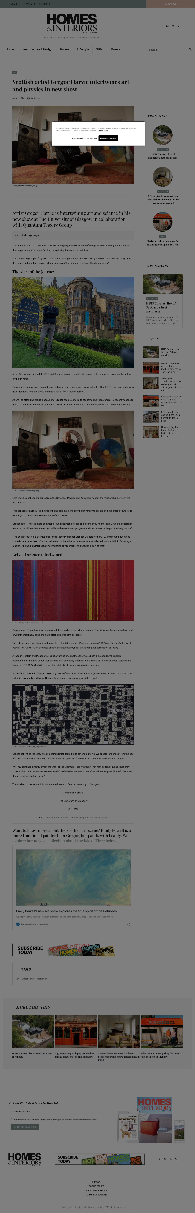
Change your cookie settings (84, 138)
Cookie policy (103, 131)
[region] (98, 133)
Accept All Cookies (108, 138)
